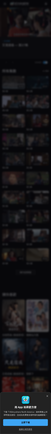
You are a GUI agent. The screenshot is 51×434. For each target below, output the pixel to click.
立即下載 (25, 422)
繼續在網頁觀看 (25, 429)
